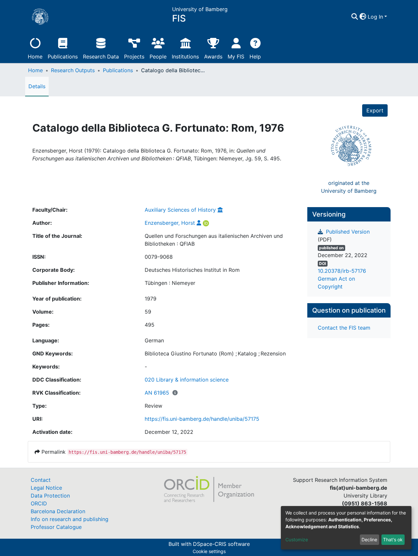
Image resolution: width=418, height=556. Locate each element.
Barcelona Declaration (58, 511)
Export (374, 110)
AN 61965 (157, 392)
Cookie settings (209, 551)
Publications (63, 56)
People (158, 56)
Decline (369, 539)
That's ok (393, 539)
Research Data (101, 56)
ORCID (39, 503)
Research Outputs (73, 70)
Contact (41, 480)
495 (149, 324)
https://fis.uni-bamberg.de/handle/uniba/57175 (202, 419)
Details (36, 86)
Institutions (185, 56)
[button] (363, 17)
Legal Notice (46, 487)
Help (255, 56)
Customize (296, 539)
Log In (375, 16)
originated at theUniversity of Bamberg (349, 187)
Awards (213, 56)
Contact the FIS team (344, 327)
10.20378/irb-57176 (342, 271)
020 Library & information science (187, 379)
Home (35, 56)
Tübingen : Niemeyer (170, 283)
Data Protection (50, 495)
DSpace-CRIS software (221, 544)
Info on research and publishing (69, 519)
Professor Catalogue (56, 527)
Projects (134, 56)
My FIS (236, 56)
